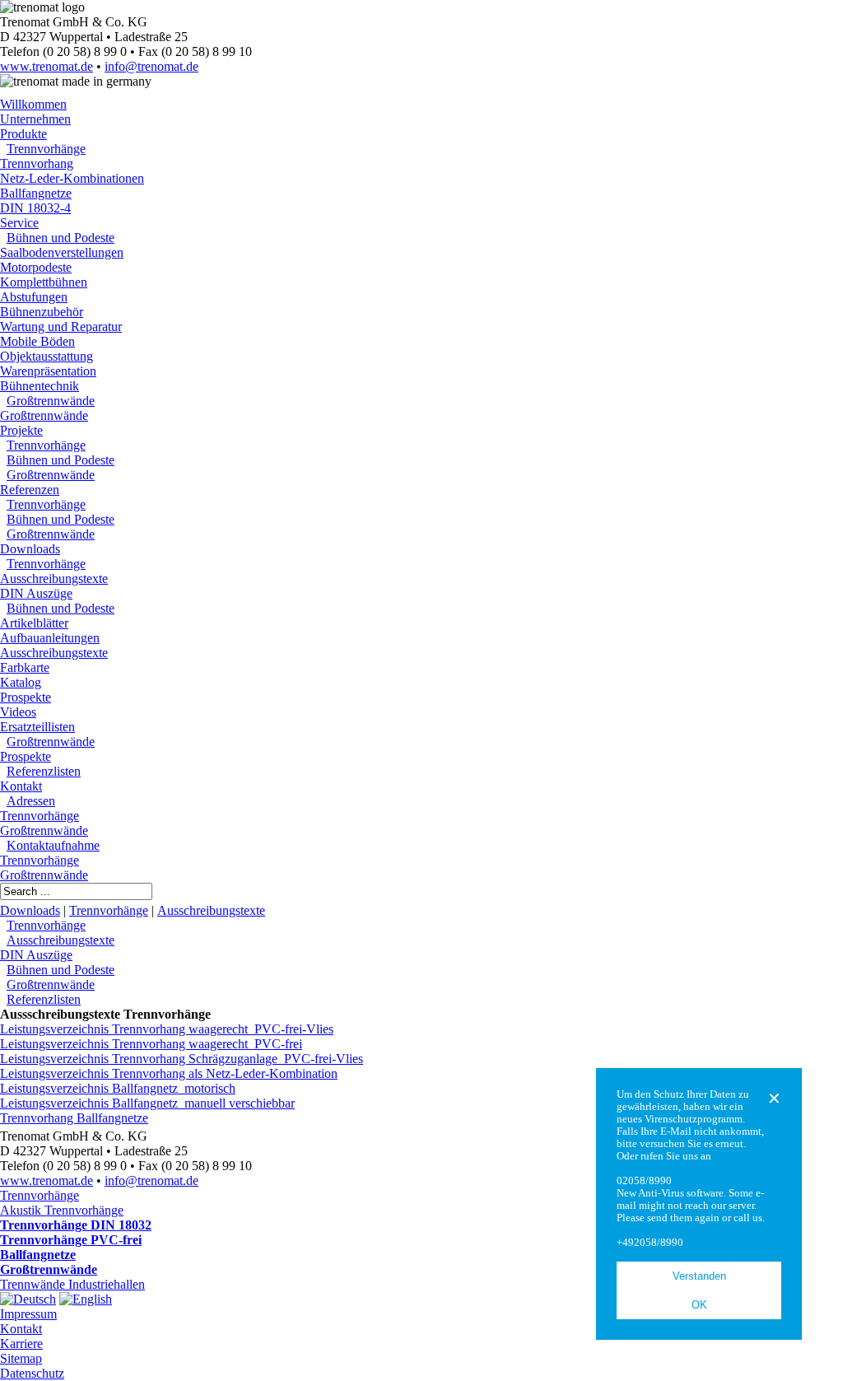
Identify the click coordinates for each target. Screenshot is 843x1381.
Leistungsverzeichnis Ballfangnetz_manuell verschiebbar (147, 1103)
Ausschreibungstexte (54, 579)
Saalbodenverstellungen (61, 252)
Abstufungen (34, 297)
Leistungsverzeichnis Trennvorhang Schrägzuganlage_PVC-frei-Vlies (181, 1059)
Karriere (21, 1344)
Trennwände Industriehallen (72, 1284)
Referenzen (29, 490)
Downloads (30, 549)
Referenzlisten (44, 771)
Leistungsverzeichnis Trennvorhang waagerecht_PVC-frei (151, 1044)
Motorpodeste (36, 267)
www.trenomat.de (46, 66)
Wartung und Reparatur (61, 327)
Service (19, 223)
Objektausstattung (46, 356)
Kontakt (21, 786)
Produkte (23, 134)
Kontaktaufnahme (53, 845)
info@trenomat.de (151, 66)
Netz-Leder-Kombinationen (72, 178)
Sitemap (21, 1358)
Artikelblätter (34, 623)
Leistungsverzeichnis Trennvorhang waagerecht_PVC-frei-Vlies (166, 1029)
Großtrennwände (51, 401)
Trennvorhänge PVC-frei (71, 1240)
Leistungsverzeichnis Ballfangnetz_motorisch (117, 1088)
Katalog (20, 682)
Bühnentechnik (39, 386)
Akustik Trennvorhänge (61, 1210)
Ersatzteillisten (37, 727)
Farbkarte (24, 667)
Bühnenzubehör (41, 312)
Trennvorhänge (46, 149)
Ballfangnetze (36, 193)
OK (699, 1305)
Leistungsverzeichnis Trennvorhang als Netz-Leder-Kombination (169, 1073)
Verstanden (699, 1276)
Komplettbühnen (43, 282)
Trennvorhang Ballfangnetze (74, 1118)
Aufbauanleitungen (50, 638)
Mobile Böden (37, 341)
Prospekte (25, 697)
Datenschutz (32, 1373)
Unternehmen (35, 119)
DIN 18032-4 (35, 208)
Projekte (21, 430)
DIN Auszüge (36, 593)
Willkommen (33, 104)
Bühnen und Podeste (60, 238)
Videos (18, 712)
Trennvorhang (36, 163)
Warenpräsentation (48, 371)
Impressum (28, 1314)
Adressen (31, 801)
